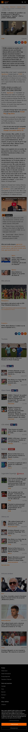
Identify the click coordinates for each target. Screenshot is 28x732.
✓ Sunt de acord (14, 724)
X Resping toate (14, 728)
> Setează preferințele (14, 720)
